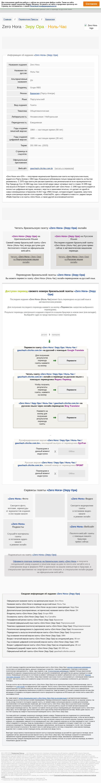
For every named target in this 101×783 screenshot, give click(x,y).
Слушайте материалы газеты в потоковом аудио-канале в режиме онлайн (18, 534)
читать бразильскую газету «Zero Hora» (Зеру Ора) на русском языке (43, 698)
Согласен (91, 3)
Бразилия (50, 19)
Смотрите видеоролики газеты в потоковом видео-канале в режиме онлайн (82, 507)
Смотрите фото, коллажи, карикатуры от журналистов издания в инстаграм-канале (18, 506)
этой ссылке (20, 686)
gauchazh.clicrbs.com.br (41, 168)
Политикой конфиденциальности (43, 6)
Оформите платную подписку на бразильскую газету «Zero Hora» (44, 561)
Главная (7, 19)
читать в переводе (64, 168)
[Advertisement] (50, 42)
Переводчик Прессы (28, 19)
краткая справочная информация (79, 667)
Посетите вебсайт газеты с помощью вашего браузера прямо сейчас (82, 534)
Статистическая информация (58, 671)
